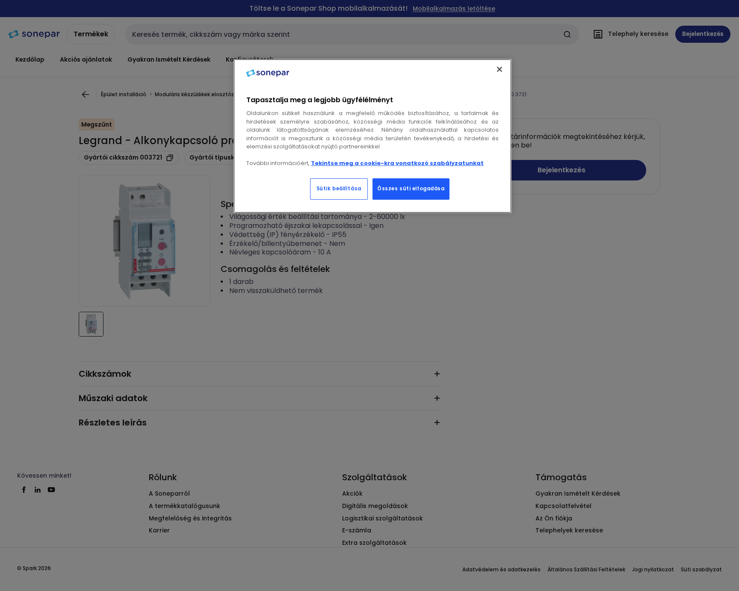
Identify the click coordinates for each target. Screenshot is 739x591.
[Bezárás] (499, 69)
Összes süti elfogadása (411, 188)
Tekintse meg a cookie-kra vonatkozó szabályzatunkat (397, 163)
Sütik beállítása (338, 188)
